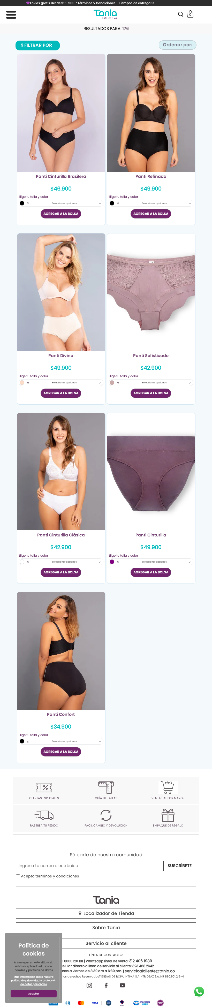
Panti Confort (61, 714)
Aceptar (33, 994)
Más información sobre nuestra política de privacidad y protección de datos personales (33, 980)
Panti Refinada (150, 176)
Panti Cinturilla (150, 535)
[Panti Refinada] (151, 113)
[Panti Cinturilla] (151, 471)
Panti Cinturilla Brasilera (61, 176)
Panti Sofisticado (151, 356)
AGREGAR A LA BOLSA (60, 213)
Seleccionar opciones (64, 203)
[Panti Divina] (61, 292)
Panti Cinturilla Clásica (61, 535)
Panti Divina (60, 356)
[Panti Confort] (61, 651)
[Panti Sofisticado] (151, 292)
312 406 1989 (140, 961)
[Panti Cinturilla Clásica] (61, 471)
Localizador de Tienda (108, 913)
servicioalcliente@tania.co (150, 971)
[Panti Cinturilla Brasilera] (61, 113)
